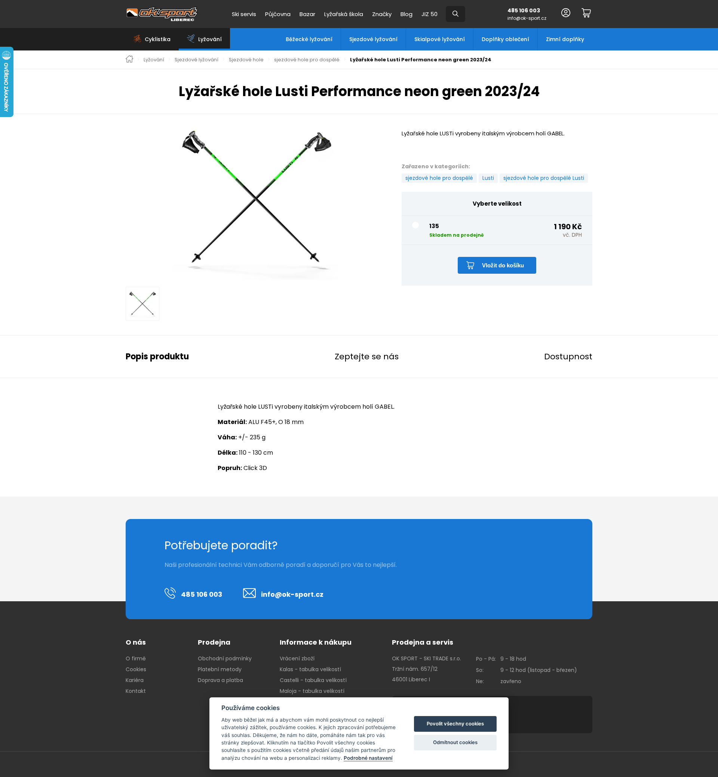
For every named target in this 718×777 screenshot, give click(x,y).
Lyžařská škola (343, 14)
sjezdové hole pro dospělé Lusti (543, 178)
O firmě (136, 658)
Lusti (488, 178)
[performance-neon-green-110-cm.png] (256, 198)
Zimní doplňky (565, 39)
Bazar (307, 14)
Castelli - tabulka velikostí (313, 680)
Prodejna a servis (422, 642)
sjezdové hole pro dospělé (307, 60)
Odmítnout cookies (455, 742)
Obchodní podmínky (225, 658)
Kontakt (136, 691)
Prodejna (214, 642)
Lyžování (154, 60)
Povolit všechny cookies (455, 724)
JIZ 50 (429, 14)
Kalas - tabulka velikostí (310, 669)
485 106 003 (523, 10)
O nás (136, 642)
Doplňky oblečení (505, 39)
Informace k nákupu (316, 642)
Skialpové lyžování (439, 39)
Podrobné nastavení (368, 758)
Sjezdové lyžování (373, 39)
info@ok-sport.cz (526, 18)
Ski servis (244, 14)
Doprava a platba (220, 680)
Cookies (136, 669)
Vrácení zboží (297, 658)
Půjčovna (278, 14)
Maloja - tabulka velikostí (312, 691)
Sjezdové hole (246, 60)
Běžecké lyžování (309, 39)
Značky (382, 14)
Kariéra (135, 680)
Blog (406, 14)
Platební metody (220, 669)
